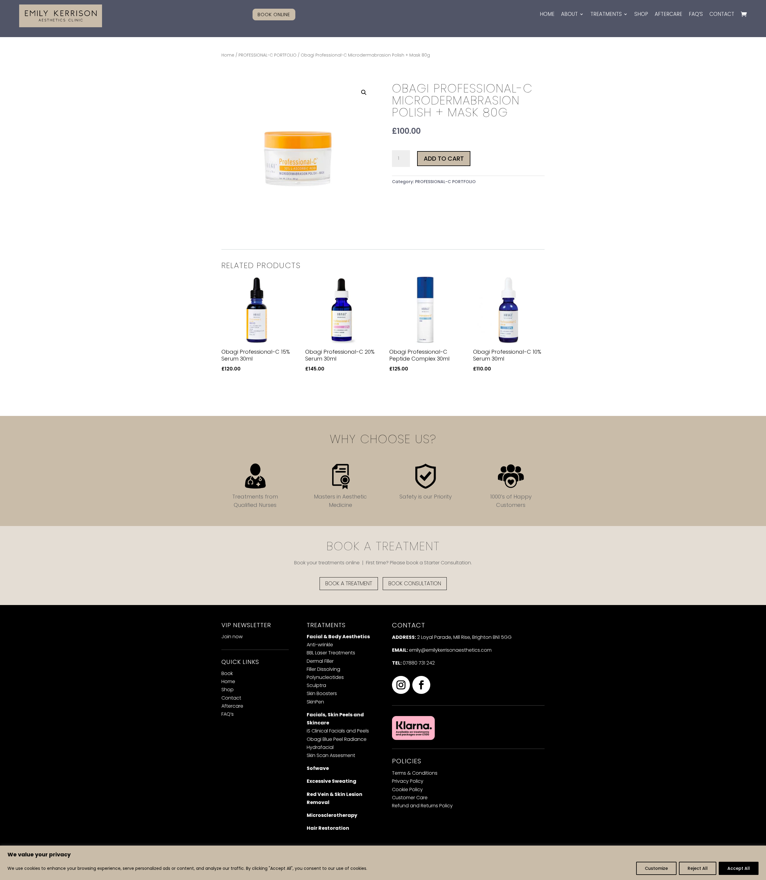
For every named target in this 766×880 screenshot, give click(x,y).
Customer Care (410, 797)
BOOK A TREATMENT (348, 583)
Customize (656, 868)
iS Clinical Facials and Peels (338, 730)
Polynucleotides (325, 677)
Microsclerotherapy (332, 815)
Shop (641, 14)
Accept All (738, 868)
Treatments (606, 14)
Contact (721, 14)
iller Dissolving (323, 669)
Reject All (698, 868)
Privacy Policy (407, 781)
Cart (744, 16)
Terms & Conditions (414, 773)
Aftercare (668, 14)
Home (547, 14)
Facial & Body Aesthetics (338, 636)
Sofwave (318, 768)
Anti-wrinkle (320, 644)
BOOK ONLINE (274, 14)
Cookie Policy (407, 789)
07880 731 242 (419, 662)
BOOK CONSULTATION (414, 583)
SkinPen (315, 701)
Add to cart (444, 158)
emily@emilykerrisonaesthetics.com (450, 650)
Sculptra (316, 685)
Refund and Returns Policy (422, 805)
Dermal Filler (320, 661)
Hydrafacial (320, 747)
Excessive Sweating (331, 781)
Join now (232, 636)
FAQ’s (696, 14)
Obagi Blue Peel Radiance (337, 739)
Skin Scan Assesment (331, 755)
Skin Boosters (322, 693)
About (569, 14)
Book (227, 673)
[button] (363, 92)
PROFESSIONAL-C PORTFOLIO (267, 55)
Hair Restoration (328, 828)
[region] (383, 863)
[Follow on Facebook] (421, 685)
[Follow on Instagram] (401, 685)
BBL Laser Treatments (331, 652)
